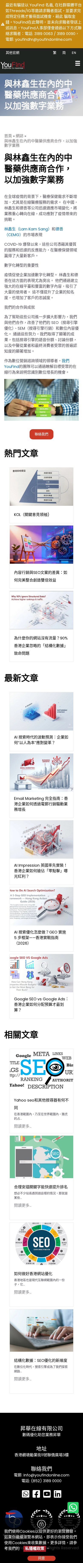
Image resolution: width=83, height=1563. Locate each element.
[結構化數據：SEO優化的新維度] (41, 1330)
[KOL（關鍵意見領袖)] (41, 486)
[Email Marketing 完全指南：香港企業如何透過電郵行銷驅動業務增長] (41, 772)
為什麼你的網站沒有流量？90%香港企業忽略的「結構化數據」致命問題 (41, 645)
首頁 (8, 136)
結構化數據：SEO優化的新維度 (40, 1360)
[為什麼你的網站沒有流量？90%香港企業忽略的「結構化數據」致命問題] (41, 610)
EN (74, 52)
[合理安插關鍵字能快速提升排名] (41, 1156)
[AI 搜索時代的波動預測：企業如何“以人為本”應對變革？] (41, 711)
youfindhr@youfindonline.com (43, 39)
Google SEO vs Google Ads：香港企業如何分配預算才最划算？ (41, 1004)
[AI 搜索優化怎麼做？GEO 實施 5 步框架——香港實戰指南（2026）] (41, 906)
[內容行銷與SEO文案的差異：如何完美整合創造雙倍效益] (41, 544)
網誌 (19, 136)
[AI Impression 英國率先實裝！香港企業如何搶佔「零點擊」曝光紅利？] (41, 839)
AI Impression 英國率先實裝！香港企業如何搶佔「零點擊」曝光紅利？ (41, 871)
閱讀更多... (22, 1126)
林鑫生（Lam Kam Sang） (28, 229)
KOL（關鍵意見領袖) (31, 514)
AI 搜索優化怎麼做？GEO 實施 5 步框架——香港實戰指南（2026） (40, 937)
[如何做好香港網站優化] (41, 1243)
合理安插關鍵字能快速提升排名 (41, 1187)
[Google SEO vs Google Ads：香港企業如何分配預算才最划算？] (41, 973)
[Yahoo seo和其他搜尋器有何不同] (41, 1069)
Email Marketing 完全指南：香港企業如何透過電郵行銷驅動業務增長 (41, 804)
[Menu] (77, 63)
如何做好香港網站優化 (33, 1273)
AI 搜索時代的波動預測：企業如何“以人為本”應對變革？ (41, 740)
